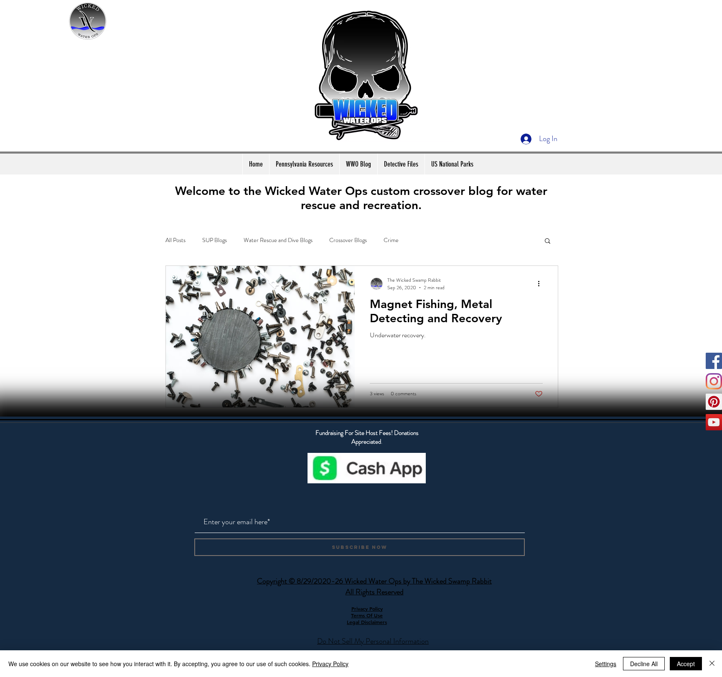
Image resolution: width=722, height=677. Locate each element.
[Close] (712, 663)
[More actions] (541, 284)
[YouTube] (714, 422)
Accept (686, 663)
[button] (548, 241)
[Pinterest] (714, 402)
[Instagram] (714, 381)
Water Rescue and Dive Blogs (278, 240)
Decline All (644, 663)
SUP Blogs (214, 240)
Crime (391, 240)
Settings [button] (605, 663)
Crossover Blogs (348, 240)
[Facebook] (714, 361)
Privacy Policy (330, 663)
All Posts (175, 240)
